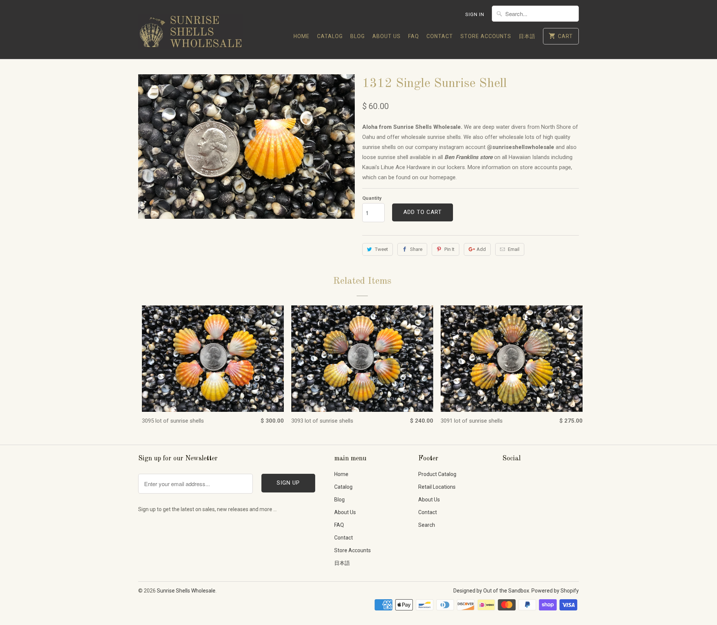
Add (481, 249)
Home (302, 36)
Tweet (381, 249)
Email (513, 249)
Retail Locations (437, 487)
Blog (357, 36)
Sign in (474, 14)
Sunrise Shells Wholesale (186, 591)
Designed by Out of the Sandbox (491, 591)
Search (426, 525)
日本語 (527, 36)
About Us (386, 36)
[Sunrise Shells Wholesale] (190, 29)
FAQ (413, 36)
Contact (439, 36)
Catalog (330, 36)
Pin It (449, 249)
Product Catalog (437, 474)
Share (416, 249)
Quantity (372, 198)
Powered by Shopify (555, 591)
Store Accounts (485, 36)
